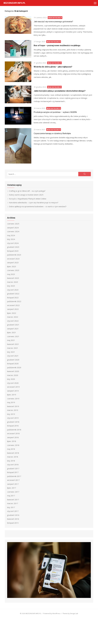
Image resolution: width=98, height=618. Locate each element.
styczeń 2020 (13, 383)
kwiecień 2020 (13, 371)
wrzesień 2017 (13, 480)
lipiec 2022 (11, 313)
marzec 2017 (12, 503)
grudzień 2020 (13, 359)
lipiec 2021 (11, 332)
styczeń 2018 (13, 464)
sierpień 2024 (13, 227)
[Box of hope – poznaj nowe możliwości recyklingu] (18, 49)
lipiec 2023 (11, 266)
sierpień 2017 (13, 484)
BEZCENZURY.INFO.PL (14, 3)
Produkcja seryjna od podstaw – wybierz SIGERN (55, 112)
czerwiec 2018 (13, 445)
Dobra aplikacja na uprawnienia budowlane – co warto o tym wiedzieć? (37, 206)
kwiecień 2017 (13, 499)
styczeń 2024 (13, 243)
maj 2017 (11, 495)
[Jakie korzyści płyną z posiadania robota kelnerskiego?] (18, 94)
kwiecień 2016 (13, 519)
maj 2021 (11, 340)
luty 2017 (11, 507)
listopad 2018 (13, 425)
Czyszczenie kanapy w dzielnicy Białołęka (52, 133)
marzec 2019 (12, 410)
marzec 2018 (12, 457)
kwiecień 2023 (13, 278)
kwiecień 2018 (13, 453)
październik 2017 (14, 476)
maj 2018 (11, 449)
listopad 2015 (13, 523)
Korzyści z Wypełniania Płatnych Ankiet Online (27, 198)
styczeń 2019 (13, 418)
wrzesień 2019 (13, 387)
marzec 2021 (12, 348)
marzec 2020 (12, 375)
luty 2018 (11, 460)
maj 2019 (11, 402)
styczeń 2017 (13, 511)
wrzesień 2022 (13, 305)
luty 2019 (11, 414)
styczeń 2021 (13, 356)
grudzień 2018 (13, 422)
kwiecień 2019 (13, 406)
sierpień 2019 (13, 391)
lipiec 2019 (11, 394)
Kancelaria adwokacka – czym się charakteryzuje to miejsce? (33, 202)
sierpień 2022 (13, 309)
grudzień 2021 (13, 324)
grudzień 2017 (13, 468)
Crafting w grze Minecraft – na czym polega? (27, 191)
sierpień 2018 (13, 437)
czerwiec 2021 (13, 336)
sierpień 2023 (13, 262)
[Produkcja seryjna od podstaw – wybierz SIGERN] (18, 116)
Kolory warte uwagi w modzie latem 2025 (26, 195)
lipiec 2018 (11, 441)
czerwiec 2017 (13, 492)
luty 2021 (11, 352)
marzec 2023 (12, 282)
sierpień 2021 (13, 328)
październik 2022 (14, 301)
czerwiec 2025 (13, 223)
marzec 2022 (12, 317)
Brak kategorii (54, 18)
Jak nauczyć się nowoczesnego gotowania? (53, 21)
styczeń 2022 (13, 321)
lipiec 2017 (11, 488)
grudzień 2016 (13, 515)
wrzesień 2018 (13, 433)
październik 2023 (14, 255)
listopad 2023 (13, 251)
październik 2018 (14, 429)
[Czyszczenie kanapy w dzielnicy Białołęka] (18, 146)
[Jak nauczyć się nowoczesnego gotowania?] (18, 25)
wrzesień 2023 (13, 258)
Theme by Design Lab (70, 613)
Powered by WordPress (51, 613)
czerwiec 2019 (13, 398)
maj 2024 (11, 235)
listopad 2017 (13, 472)
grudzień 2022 (13, 293)
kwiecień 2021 (13, 344)
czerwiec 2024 (13, 231)
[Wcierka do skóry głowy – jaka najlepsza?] (18, 71)
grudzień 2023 (13, 247)
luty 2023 (11, 286)
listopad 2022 (13, 297)
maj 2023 (11, 274)
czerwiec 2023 (13, 270)
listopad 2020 (13, 363)
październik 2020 (14, 367)
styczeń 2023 (13, 290)
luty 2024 (11, 239)
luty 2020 (11, 379)
